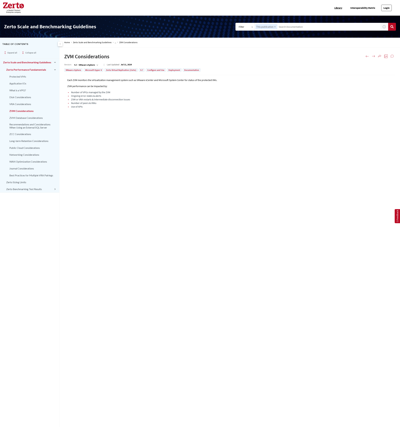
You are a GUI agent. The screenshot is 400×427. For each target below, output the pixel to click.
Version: (68, 64)
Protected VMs (17, 76)
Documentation (191, 70)
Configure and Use (155, 70)
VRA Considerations (20, 104)
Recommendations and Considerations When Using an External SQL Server (29, 126)
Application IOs (17, 83)
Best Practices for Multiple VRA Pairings (31, 175)
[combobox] (317, 27)
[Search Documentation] (392, 27)
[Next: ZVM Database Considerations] (373, 56)
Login (386, 7)
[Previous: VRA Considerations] (367, 56)
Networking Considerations (24, 154)
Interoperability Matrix (362, 7)
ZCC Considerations (20, 134)
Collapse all (30, 52)
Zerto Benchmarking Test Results (24, 189)
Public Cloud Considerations (24, 147)
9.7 (141, 70)
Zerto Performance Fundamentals (26, 69)
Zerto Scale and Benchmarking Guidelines (27, 62)
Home (67, 42)
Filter (241, 26)
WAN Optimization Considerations (28, 161)
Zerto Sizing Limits (16, 182)
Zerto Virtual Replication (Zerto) (121, 70)
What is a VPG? (17, 90)
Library (338, 7)
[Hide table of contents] (60, 44)
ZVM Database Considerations (26, 117)
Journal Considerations (21, 168)
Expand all (12, 52)
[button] (275, 27)
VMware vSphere (73, 70)
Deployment (174, 70)
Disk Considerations (20, 97)
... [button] (115, 42)
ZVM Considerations (21, 110)
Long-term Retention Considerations (28, 140)
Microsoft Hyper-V (93, 70)
